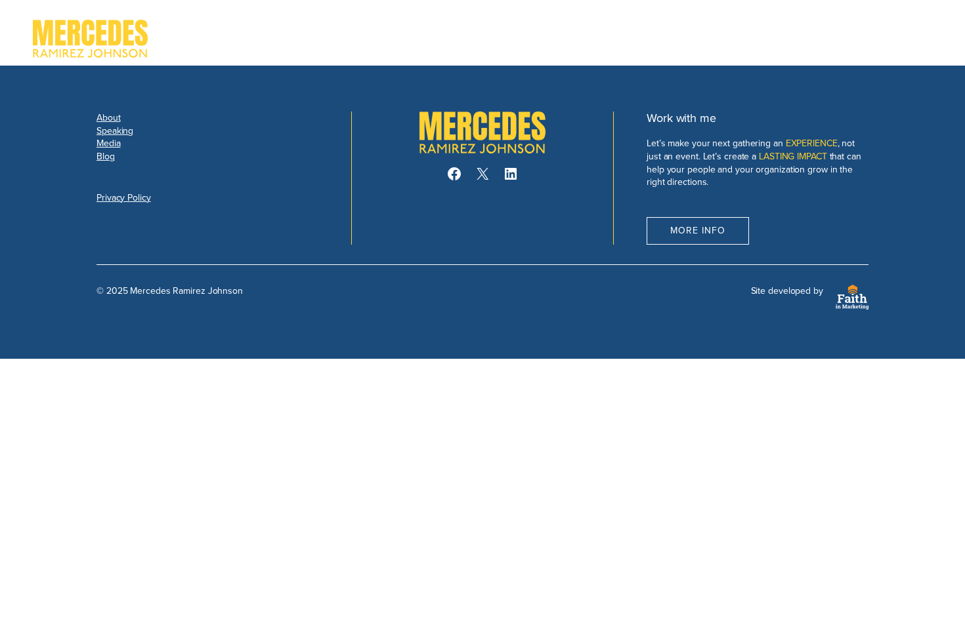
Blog (105, 156)
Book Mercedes (874, 39)
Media (108, 143)
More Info (697, 230)
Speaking (114, 130)
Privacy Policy (123, 197)
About (108, 117)
